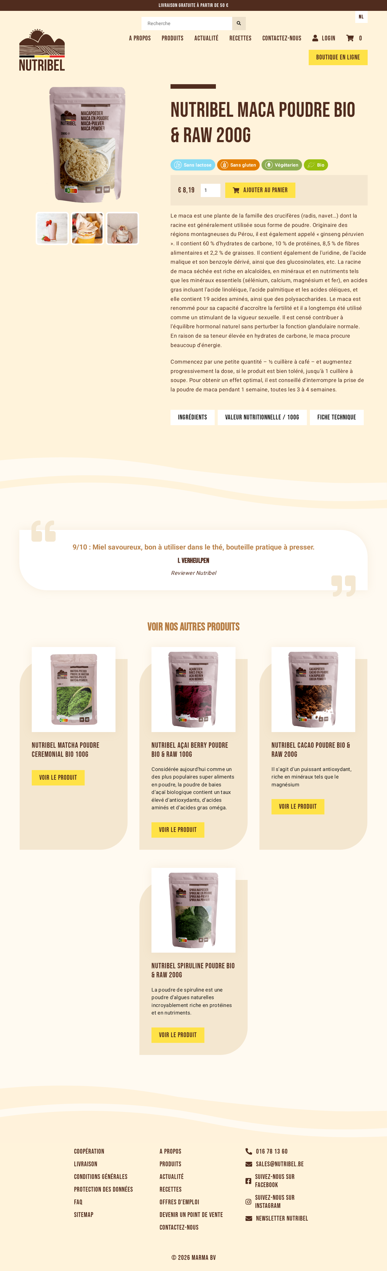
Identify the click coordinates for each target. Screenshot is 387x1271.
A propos (140, 38)
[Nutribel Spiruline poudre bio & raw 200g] (193, 910)
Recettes (240, 38)
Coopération (89, 1152)
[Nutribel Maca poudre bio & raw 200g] (52, 228)
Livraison (85, 1164)
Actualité (206, 38)
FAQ (78, 1202)
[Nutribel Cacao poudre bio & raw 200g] (313, 689)
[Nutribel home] (42, 50)
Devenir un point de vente (191, 1215)
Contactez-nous (281, 38)
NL (361, 17)
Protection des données (103, 1190)
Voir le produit (58, 778)
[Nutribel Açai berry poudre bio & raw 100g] (193, 689)
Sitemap (83, 1215)
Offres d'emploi (179, 1202)
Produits (173, 38)
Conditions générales (101, 1177)
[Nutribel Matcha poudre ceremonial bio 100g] (73, 689)
